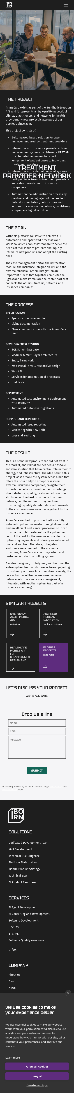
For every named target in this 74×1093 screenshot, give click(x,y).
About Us (14, 974)
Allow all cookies (37, 1066)
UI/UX (13, 949)
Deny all (37, 1076)
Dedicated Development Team (28, 842)
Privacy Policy (56, 787)
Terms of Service (9, 789)
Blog (11, 981)
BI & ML (13, 933)
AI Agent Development (23, 907)
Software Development (23, 920)
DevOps (13, 927)
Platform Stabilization (23, 862)
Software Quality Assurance (26, 940)
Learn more (12, 1057)
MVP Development (20, 849)
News (12, 987)
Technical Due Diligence (24, 856)
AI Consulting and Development (29, 914)
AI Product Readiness (22, 882)
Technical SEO (18, 875)
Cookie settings (37, 1085)
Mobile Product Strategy (24, 869)
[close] (68, 993)
